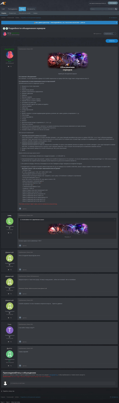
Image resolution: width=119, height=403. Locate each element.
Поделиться (98, 33)
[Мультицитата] (20, 208)
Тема (7, 402)
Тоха (9, 324)
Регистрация (112, 3)
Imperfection (36, 219)
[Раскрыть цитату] (21, 219)
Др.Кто (9, 348)
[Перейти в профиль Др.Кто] (9, 354)
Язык (2, 402)
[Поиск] (115, 9)
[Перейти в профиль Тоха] (9, 330)
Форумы (3, 13)
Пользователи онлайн (24, 13)
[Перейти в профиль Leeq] (9, 221)
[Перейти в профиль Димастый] (9, 258)
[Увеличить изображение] (67, 61)
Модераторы (12, 13)
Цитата (24, 209)
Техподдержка (12, 9)
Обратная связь (15, 402)
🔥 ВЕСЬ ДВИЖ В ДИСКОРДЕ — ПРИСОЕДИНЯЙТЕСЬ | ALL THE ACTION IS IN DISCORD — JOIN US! (59, 22)
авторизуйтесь (53, 375)
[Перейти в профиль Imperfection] (4, 34)
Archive (17, 34)
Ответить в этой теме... (18, 383)
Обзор (22, 9)
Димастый (9, 252)
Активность (31, 9)
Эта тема (110, 9)
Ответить (112, 41)
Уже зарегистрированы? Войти (97, 3)
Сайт (3, 9)
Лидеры (35, 13)
